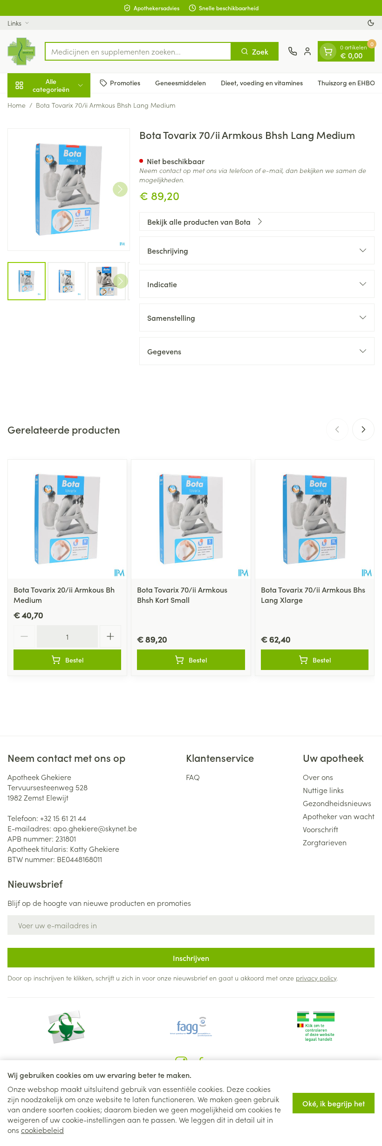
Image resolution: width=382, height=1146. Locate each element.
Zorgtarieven (325, 842)
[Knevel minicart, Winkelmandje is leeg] (328, 51)
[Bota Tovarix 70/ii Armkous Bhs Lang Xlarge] (314, 519)
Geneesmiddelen (180, 82)
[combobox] (138, 51)
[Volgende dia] (363, 429)
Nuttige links (323, 790)
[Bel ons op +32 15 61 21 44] (292, 51)
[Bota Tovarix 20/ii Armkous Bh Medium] (67, 519)
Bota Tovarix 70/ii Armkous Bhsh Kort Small (182, 594)
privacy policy (316, 977)
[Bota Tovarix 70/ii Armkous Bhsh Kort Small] (190, 519)
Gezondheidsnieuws (337, 803)
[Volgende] (120, 189)
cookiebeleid (42, 1130)
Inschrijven (191, 958)
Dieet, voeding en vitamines (262, 82)
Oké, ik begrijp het (333, 1103)
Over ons (318, 777)
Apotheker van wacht (339, 816)
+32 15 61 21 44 (63, 818)
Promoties (125, 82)
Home (16, 105)
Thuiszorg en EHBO (346, 82)
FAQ (193, 777)
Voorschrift (320, 829)
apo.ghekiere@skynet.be (95, 828)
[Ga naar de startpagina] (21, 51)
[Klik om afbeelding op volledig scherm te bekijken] (69, 189)
